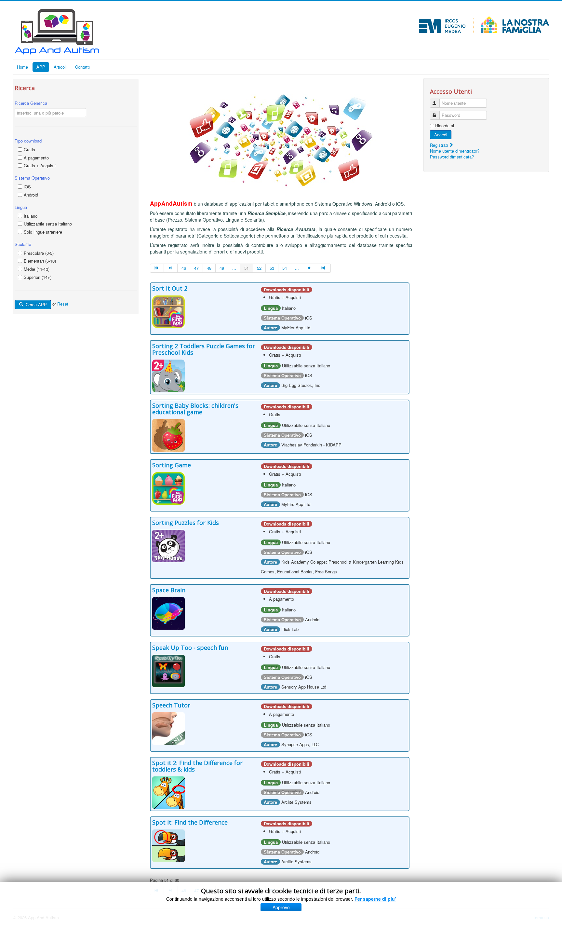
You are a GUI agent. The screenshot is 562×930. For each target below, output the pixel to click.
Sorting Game (171, 465)
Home (22, 67)
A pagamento (36, 158)
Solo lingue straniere (43, 232)
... (234, 268)
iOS (27, 187)
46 (183, 268)
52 (259, 268)
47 (196, 268)
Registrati (439, 145)
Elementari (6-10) (40, 261)
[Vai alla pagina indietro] (171, 268)
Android (31, 195)
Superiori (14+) (37, 277)
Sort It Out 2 (169, 288)
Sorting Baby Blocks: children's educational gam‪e (195, 409)
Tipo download (28, 141)
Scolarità (23, 244)
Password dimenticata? (452, 157)
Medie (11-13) (36, 269)
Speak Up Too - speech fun (190, 647)
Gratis (29, 149)
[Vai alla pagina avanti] (310, 268)
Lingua (21, 207)
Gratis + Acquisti (40, 165)
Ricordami (444, 126)
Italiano (30, 216)
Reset (62, 304)
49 (222, 268)
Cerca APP (35, 304)
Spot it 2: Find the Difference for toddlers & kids (197, 766)
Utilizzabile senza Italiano (48, 224)
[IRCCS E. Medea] (484, 24)
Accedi (440, 134)
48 (209, 268)
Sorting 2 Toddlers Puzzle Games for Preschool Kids (203, 349)
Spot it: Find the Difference (190, 822)
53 (272, 268)
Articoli (60, 67)
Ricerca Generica (31, 103)
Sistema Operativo (32, 178)
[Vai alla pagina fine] (324, 268)
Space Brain (168, 590)
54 (284, 268)
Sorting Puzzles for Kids (185, 523)
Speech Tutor (171, 705)
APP (40, 67)
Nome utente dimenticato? (454, 151)
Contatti (82, 67)
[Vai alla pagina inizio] (157, 268)
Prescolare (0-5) (39, 253)
